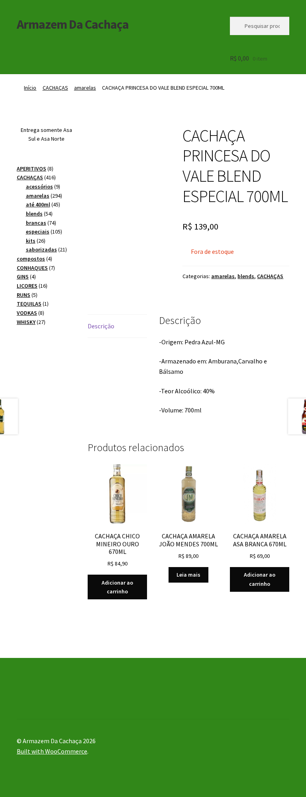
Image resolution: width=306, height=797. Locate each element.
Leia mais (188, 574)
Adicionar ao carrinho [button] (117, 587)
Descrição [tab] (101, 326)
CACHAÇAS (55, 87)
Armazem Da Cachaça (73, 24)
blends (245, 276)
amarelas (85, 87)
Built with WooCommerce (52, 751)
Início (30, 87)
